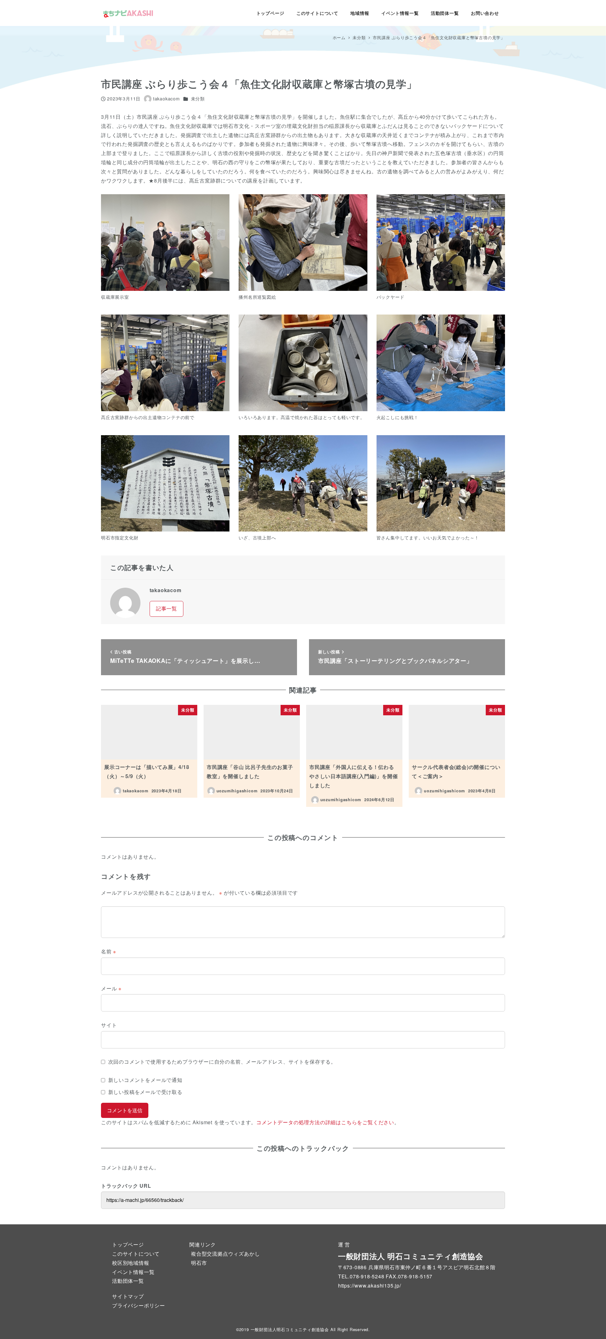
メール (111, 988)
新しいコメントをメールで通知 (145, 1080)
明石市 (199, 1262)
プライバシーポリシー (138, 1305)
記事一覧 (166, 608)
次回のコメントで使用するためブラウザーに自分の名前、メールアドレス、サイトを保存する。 (222, 1061)
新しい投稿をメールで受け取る (145, 1092)
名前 (108, 951)
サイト (109, 1025)
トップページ (128, 1244)
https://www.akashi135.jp (369, 1285)
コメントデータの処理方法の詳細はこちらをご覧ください (325, 1122)
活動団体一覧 (128, 1280)
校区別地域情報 (130, 1262)
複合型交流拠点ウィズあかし (225, 1253)
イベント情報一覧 (133, 1272)
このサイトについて (136, 1253)
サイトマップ (128, 1296)
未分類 (198, 98)
